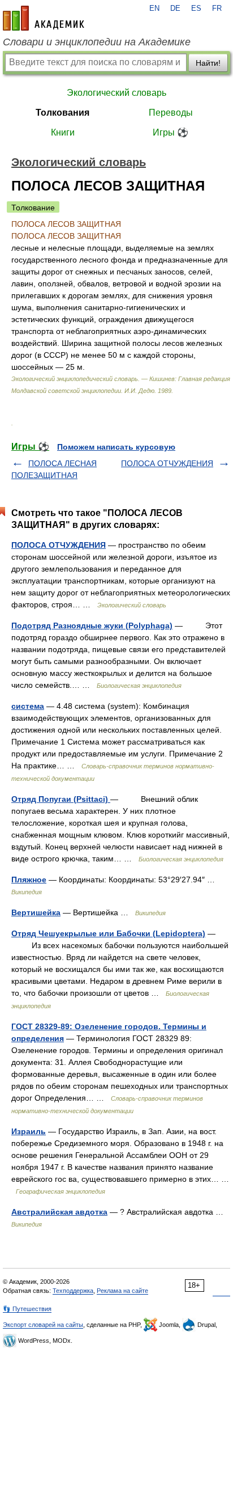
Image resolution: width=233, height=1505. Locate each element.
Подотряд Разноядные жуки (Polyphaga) (91, 625)
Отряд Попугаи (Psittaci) (60, 799)
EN (154, 8)
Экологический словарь (116, 93)
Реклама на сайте (122, 1290)
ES (196, 8)
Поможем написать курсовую (116, 446)
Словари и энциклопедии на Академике (97, 42)
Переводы (171, 112)
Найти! (208, 62)
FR (217, 8)
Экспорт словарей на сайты (43, 1324)
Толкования (62, 112)
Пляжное (28, 879)
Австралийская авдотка (59, 1211)
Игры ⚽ (170, 132)
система (27, 706)
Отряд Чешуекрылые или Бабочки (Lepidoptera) (108, 933)
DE (175, 8)
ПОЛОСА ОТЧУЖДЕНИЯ (167, 463)
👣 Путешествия (27, 1308)
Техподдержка (73, 1290)
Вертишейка (36, 912)
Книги (63, 132)
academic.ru (43, 18)
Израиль (28, 1131)
